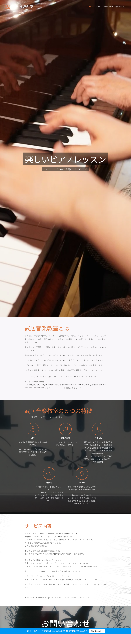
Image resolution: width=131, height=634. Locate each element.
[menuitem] (92, 6)
